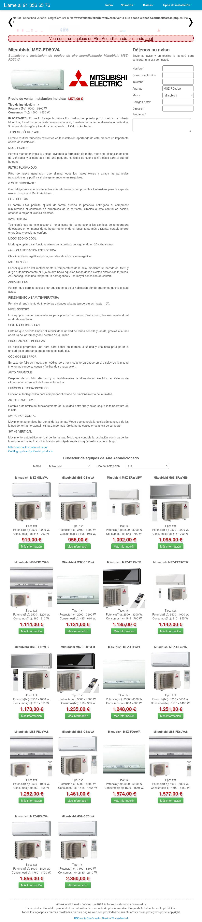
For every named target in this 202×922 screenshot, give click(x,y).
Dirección (138, 108)
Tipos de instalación (176, 5)
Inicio (109, 5)
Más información (31, 546)
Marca (136, 95)
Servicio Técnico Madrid (115, 918)
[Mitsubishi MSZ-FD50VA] (38, 80)
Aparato (137, 88)
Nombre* (138, 68)
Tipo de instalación (108, 466)
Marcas (148, 5)
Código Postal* (142, 102)
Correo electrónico (144, 75)
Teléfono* (138, 82)
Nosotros (127, 5)
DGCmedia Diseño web (87, 918)
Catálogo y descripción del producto (30, 451)
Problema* (139, 114)
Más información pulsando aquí (28, 447)
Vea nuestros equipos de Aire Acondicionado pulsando (101, 38)
